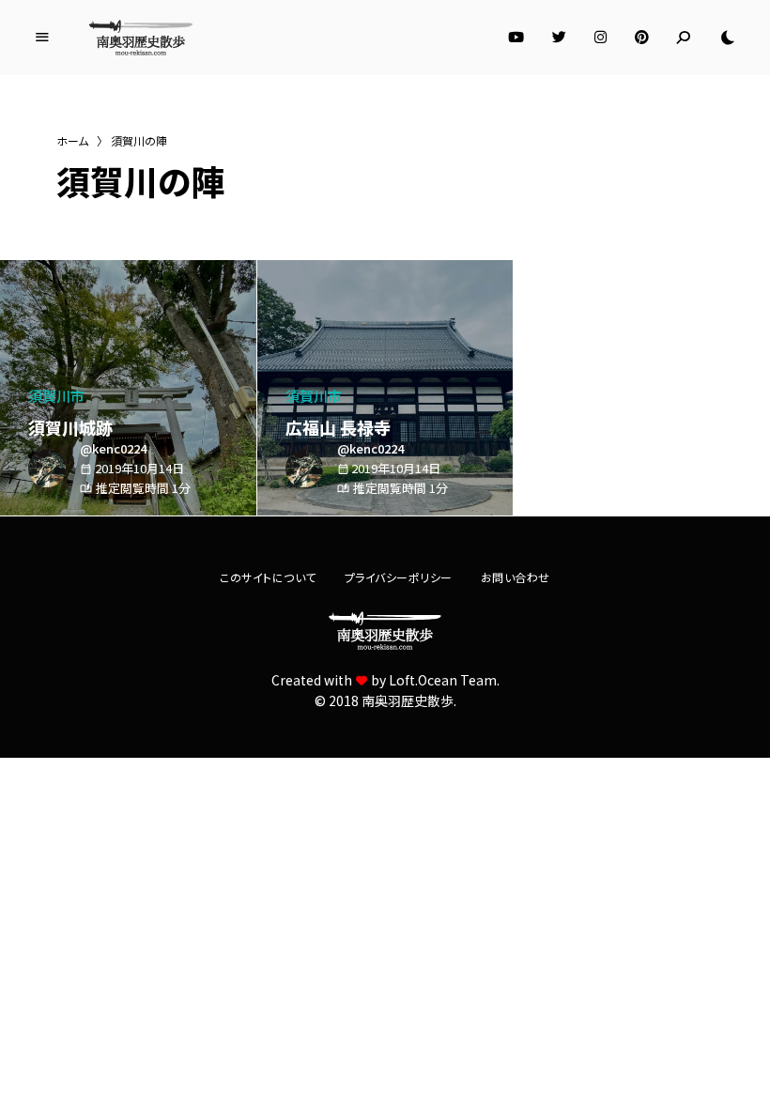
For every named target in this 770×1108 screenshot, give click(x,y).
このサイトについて (268, 577)
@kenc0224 (113, 448)
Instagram (600, 37)
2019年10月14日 (139, 468)
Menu (42, 37)
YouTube (516, 37)
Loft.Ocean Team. (444, 679)
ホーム (72, 140)
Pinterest (642, 37)
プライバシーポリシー (399, 577)
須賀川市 (56, 396)
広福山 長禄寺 (338, 427)
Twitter (559, 37)
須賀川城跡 (70, 427)
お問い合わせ (515, 577)
